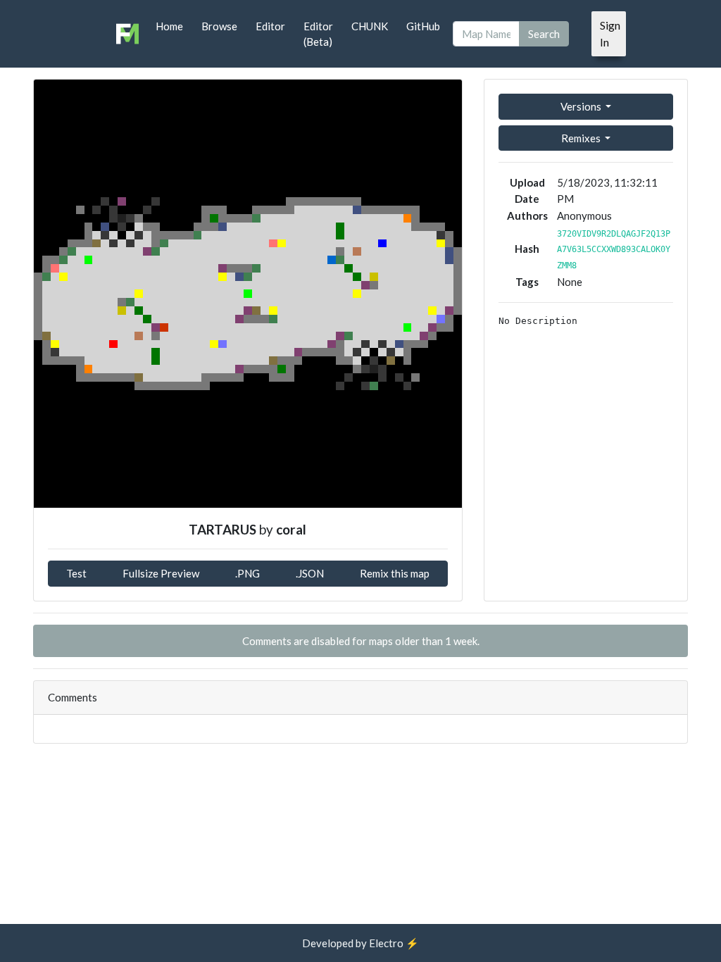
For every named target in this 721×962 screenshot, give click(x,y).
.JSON (310, 573)
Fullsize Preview (161, 573)
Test (76, 573)
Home (169, 26)
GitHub (423, 26)
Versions (581, 106)
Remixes (582, 138)
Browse (219, 26)
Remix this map (395, 573)
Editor (270, 26)
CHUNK (369, 26)
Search (544, 33)
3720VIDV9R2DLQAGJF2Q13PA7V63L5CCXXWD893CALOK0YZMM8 (613, 249)
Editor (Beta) (318, 34)
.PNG (247, 573)
